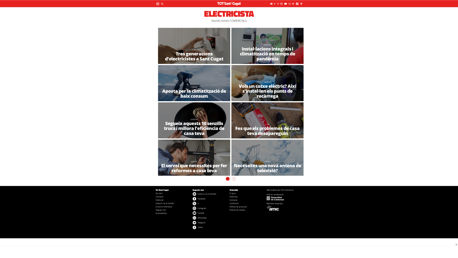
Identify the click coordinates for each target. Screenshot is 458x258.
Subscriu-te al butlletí (165, 203)
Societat (267, 45)
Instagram (201, 208)
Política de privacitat (238, 206)
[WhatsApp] (290, 3)
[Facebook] (275, 3)
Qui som (159, 193)
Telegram (201, 222)
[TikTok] (297, 3)
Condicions (234, 203)
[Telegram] (293, 3)
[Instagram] (281, 3)
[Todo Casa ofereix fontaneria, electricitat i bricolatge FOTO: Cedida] (194, 158)
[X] (278, 3)
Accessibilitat (161, 213)
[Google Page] (301, 3)
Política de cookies (237, 209)
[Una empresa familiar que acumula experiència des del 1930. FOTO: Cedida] (194, 46)
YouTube (200, 213)
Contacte (159, 196)
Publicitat (160, 200)
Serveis (194, 161)
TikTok (200, 227)
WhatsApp (201, 217)
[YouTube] (286, 3)
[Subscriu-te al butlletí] (271, 3)
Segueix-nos (161, 209)
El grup (232, 193)
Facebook (201, 198)
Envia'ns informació (164, 206)
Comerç (194, 87)
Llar (194, 49)
